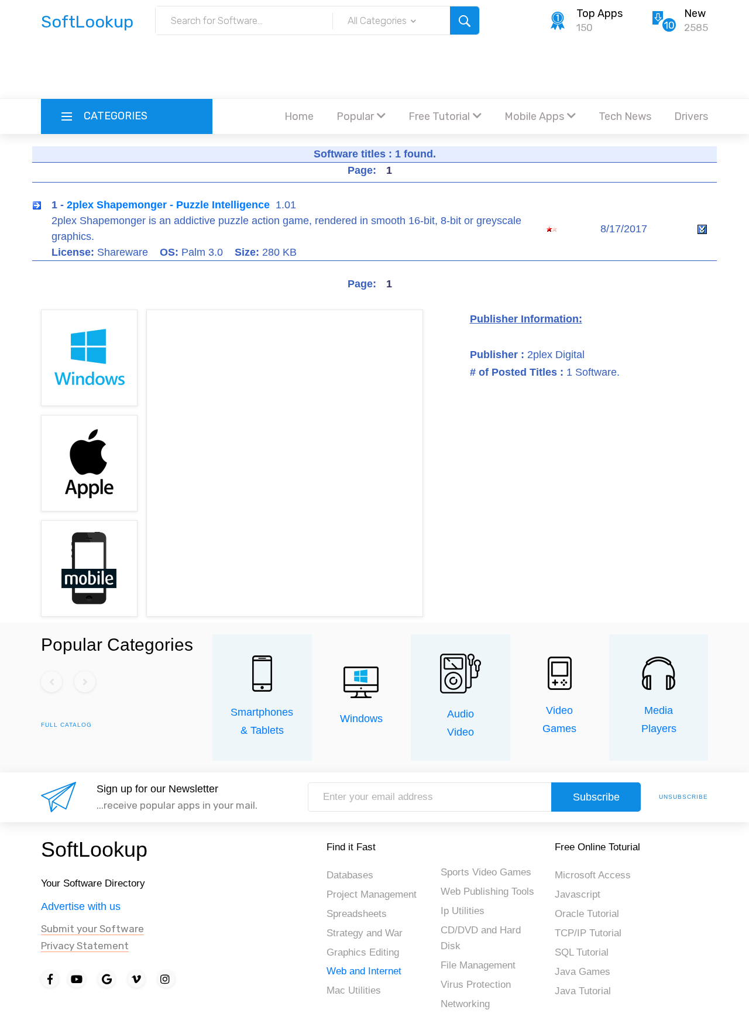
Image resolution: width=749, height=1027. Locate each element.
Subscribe (596, 797)
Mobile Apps (534, 116)
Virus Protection (476, 984)
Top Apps (599, 13)
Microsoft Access (593, 875)
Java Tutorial (583, 991)
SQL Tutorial (582, 952)
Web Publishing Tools (487, 891)
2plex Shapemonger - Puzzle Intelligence (168, 205)
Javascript (577, 894)
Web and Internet (364, 971)
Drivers (691, 116)
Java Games (582, 971)
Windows (361, 718)
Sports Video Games (486, 872)
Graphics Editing (363, 952)
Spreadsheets (357, 913)
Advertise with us (81, 906)
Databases (350, 875)
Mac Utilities (354, 990)
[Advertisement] (374, 67)
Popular (355, 116)
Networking (465, 1003)
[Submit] (464, 20)
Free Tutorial (439, 116)
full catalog (66, 725)
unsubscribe (683, 797)
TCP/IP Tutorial (588, 933)
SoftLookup (94, 849)
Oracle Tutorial (587, 913)
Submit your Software (92, 929)
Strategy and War (365, 933)
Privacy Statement (85, 946)
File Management (478, 965)
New (695, 13)
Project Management (372, 894)
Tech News (625, 116)
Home (299, 116)
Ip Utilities (463, 910)
